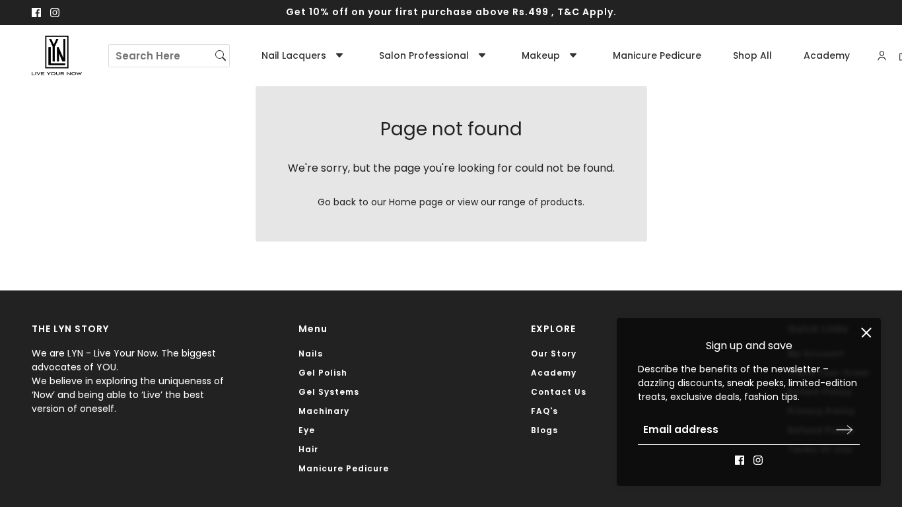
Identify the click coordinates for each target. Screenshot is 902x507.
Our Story (553, 353)
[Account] (881, 55)
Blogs (544, 430)
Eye (306, 430)
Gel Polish (322, 372)
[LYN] (57, 55)
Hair (308, 449)
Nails (310, 353)
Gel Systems (328, 391)
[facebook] (36, 12)
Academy (553, 372)
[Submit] (844, 429)
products (561, 202)
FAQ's (544, 411)
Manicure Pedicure (343, 468)
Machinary (323, 411)
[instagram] (55, 12)
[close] (866, 332)
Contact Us (558, 391)
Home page (416, 202)
